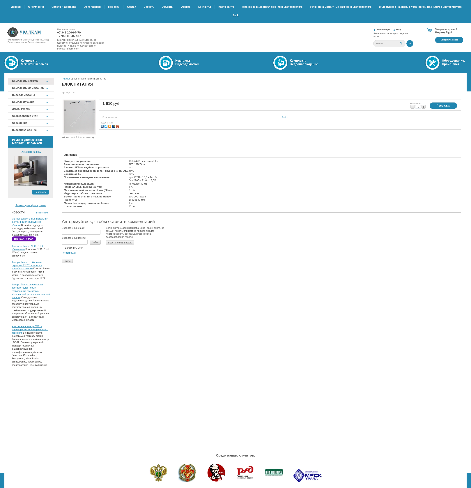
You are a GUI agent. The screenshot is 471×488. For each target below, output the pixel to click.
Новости (114, 6)
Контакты (204, 6)
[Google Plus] (118, 126)
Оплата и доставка (64, 6)
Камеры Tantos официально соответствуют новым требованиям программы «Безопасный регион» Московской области (31, 291)
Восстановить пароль (120, 242)
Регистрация (383, 29)
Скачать (149, 6)
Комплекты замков (25, 81)
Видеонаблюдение (24, 130)
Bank (236, 15)
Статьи (131, 6)
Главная (15, 6)
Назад (67, 261)
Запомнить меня (73, 247)
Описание (70, 154)
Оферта (185, 6)
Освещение (19, 123)
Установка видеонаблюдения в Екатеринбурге (272, 6)
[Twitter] (106, 126)
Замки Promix (21, 109)
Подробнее (41, 192)
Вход (398, 29)
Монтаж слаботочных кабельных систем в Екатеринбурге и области (30, 222)
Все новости (42, 213)
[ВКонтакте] (103, 126)
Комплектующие (23, 102)
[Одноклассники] (110, 126)
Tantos (285, 117)
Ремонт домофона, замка (30, 205)
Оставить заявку (31, 151)
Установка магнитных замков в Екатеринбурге (340, 6)
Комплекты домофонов (28, 88)
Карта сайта (226, 6)
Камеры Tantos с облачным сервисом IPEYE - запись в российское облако (27, 265)
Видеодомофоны (23, 95)
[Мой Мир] (114, 126)
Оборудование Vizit (25, 116)
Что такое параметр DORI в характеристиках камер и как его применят (30, 329)
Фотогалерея (92, 6)
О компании (36, 6)
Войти (95, 242)
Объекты (167, 6)
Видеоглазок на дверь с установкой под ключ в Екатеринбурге (420, 6)
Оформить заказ (449, 39)
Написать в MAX (23, 239)
